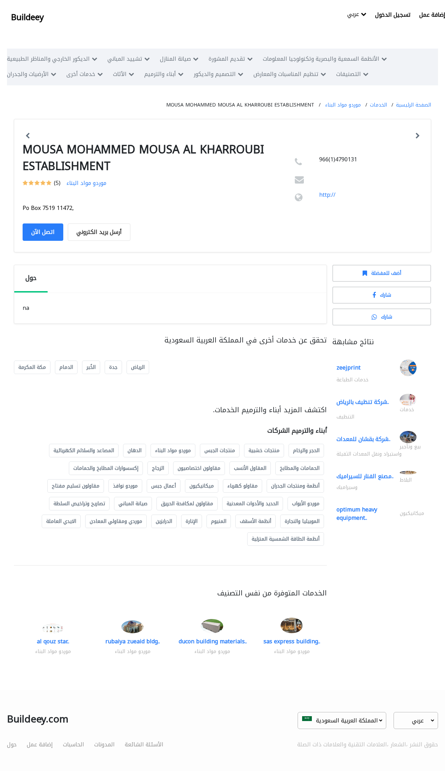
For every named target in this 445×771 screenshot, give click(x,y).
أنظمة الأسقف (255, 521)
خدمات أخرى (80, 74)
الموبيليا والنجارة (302, 521)
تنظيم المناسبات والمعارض (285, 74)
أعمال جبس (163, 486)
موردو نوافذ (125, 486)
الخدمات (378, 105)
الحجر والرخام (306, 450)
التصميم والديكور (215, 74)
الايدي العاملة (61, 521)
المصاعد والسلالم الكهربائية (84, 450)
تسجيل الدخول (393, 14)
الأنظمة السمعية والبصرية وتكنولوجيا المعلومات (321, 58)
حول (12, 744)
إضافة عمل (40, 744)
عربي (354, 14)
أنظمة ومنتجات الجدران (295, 486)
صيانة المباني (133, 503)
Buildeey (27, 17)
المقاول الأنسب (250, 468)
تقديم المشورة (227, 58)
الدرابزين (164, 521)
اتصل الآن (43, 232)
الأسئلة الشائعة (144, 744)
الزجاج (158, 468)
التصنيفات (348, 74)
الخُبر (91, 367)
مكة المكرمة (32, 367)
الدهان (134, 450)
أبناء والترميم (160, 74)
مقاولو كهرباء (242, 486)
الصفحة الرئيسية (413, 105)
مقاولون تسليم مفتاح (75, 486)
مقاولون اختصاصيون (199, 468)
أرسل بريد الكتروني (99, 232)
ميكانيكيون (201, 486)
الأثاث (120, 74)
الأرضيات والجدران (28, 74)
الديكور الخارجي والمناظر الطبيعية (48, 58)
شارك (385, 295)
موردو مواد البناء (343, 105)
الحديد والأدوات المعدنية (252, 503)
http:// (327, 194)
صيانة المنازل (175, 58)
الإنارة (191, 521)
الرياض (138, 367)
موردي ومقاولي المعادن (116, 521)
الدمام (66, 367)
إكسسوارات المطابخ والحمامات (105, 468)
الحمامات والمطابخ (299, 468)
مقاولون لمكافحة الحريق (187, 503)
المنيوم (218, 521)
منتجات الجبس (219, 450)
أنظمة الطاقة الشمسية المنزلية (285, 539)
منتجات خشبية (264, 450)
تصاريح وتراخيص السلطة (79, 503)
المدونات (104, 744)
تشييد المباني (124, 58)
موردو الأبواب (305, 503)
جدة (113, 367)
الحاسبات (73, 744)
